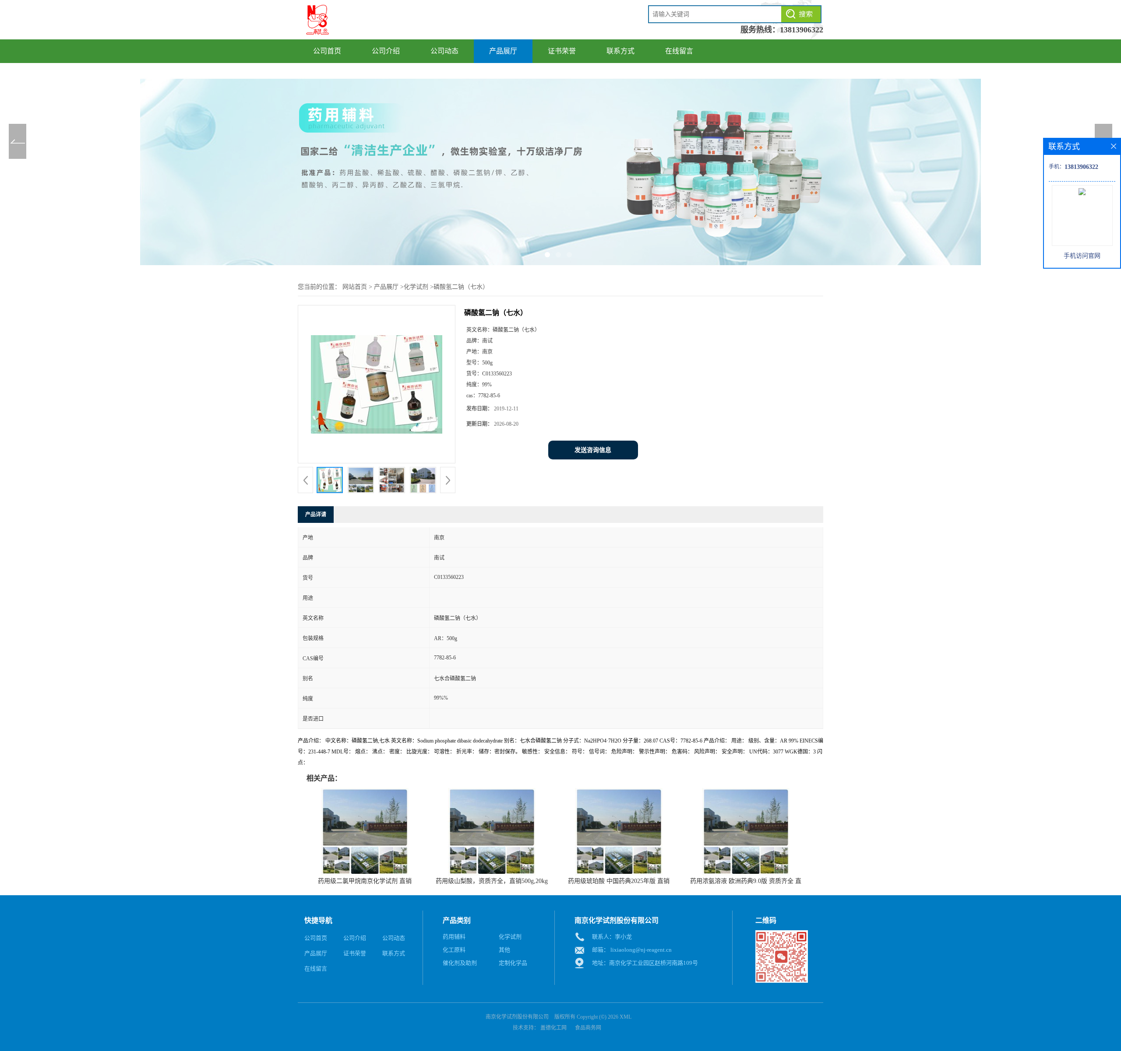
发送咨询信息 (593, 450)
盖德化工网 (553, 1028)
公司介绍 (386, 51)
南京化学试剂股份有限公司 (517, 1017)
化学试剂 (416, 287)
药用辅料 (454, 936)
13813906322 (801, 29)
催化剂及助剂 (460, 963)
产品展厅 (503, 51)
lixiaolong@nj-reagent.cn (641, 949)
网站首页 (354, 287)
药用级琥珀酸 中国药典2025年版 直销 (619, 881)
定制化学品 (513, 963)
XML (625, 1017)
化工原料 (454, 949)
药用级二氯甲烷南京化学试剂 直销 (365, 881)
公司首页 (327, 51)
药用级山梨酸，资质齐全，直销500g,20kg (492, 881)
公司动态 (444, 51)
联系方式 (620, 51)
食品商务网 (588, 1028)
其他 (504, 949)
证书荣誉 (562, 51)
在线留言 (679, 51)
